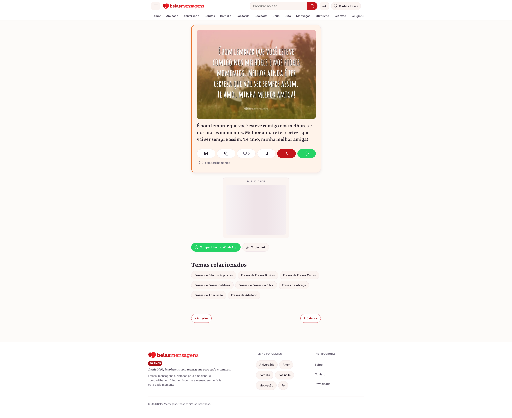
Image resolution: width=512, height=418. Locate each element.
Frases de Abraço (294, 285)
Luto (288, 16)
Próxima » (310, 318)
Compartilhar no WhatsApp (218, 247)
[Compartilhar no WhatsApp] (306, 153)
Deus (276, 16)
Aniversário (191, 16)
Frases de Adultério (244, 295)
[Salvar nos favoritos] (266, 153)
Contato (320, 374)
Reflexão (340, 16)
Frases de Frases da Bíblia (256, 285)
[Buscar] (312, 6)
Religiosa (357, 16)
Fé (283, 385)
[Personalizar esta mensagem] (286, 153)
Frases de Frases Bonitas (258, 275)
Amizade (172, 16)
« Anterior (201, 318)
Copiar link (258, 247)
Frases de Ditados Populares (214, 275)
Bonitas (210, 16)
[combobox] (278, 6)
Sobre (319, 364)
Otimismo (322, 16)
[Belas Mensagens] (183, 6)
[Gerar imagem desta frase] (206, 153)
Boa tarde (242, 16)
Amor (157, 16)
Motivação (303, 16)
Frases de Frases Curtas (299, 275)
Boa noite (261, 16)
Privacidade (322, 383)
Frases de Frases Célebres (212, 285)
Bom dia (225, 16)
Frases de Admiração (209, 295)
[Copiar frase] (226, 153)
